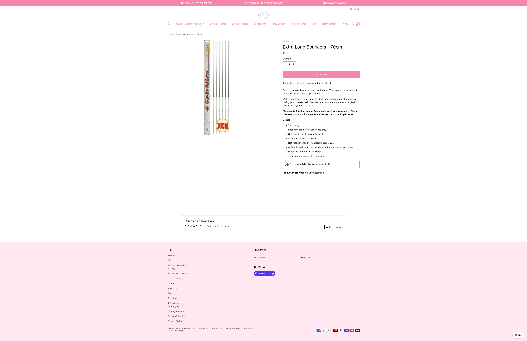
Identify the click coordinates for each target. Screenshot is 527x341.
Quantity (287, 58)
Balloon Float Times (177, 273)
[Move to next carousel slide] (357, 197)
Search (171, 255)
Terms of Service (176, 316)
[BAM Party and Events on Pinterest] (358, 9)
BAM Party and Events (193, 328)
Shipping (301, 83)
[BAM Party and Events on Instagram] (355, 9)
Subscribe (306, 258)
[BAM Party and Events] (263, 15)
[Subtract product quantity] (285, 64)
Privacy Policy (174, 321)
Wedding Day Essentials (311, 172)
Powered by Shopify (175, 331)
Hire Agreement (175, 311)
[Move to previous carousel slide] (351, 197)
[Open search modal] (169, 23)
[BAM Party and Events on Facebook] (351, 9)
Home (170, 34)
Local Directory (175, 278)
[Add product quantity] (293, 64)
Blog (169, 293)
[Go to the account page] (352, 23)
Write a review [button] (333, 227)
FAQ (169, 260)
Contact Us (173, 283)
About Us (172, 288)
